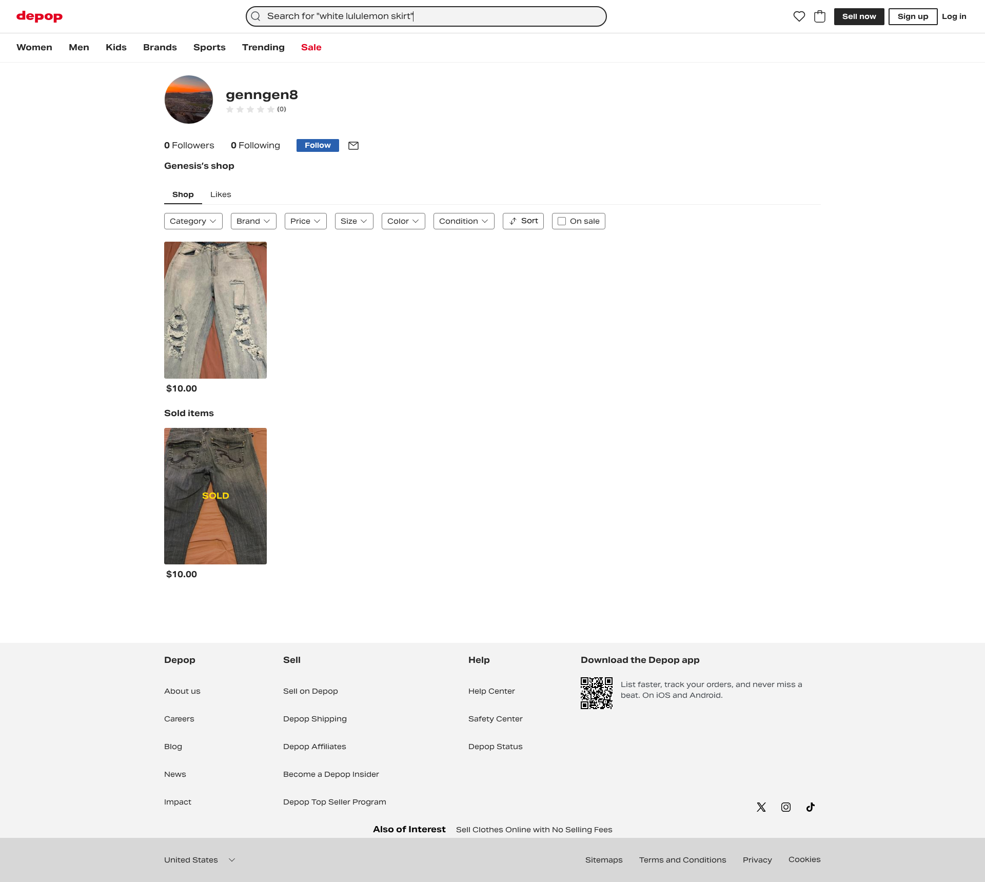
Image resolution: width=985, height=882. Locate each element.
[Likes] (799, 16)
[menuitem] (34, 47)
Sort (529, 220)
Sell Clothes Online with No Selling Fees (534, 829)
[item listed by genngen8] (215, 310)
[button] (256, 109)
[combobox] (426, 16)
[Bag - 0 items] (820, 16)
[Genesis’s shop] (188, 101)
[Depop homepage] (39, 17)
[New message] (353, 146)
